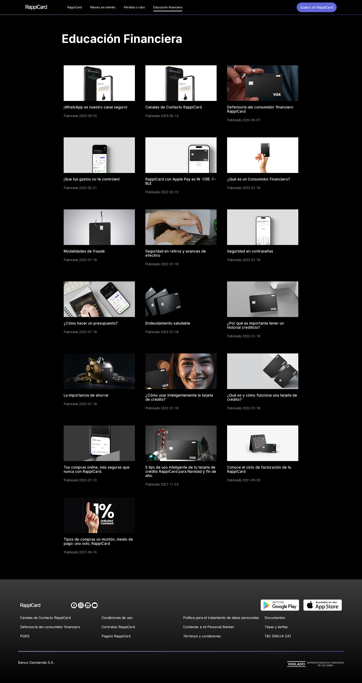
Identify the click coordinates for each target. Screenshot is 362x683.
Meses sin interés (102, 7)
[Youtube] (95, 605)
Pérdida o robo (134, 7)
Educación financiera (167, 7)
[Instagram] (81, 605)
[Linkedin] (88, 605)
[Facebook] (74, 605)
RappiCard (74, 7)
